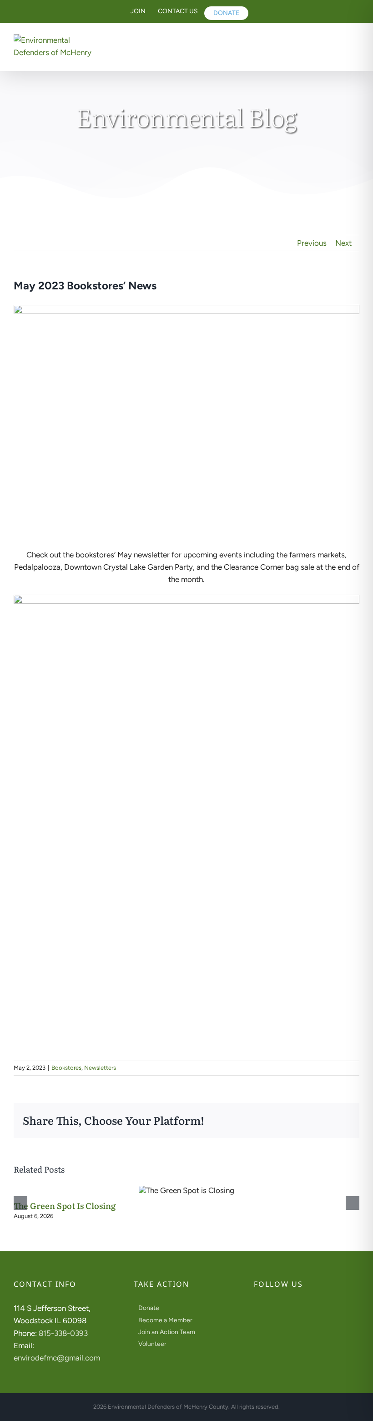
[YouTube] (281, 1308)
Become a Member (165, 1320)
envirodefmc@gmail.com (57, 1357)
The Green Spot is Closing (65, 1205)
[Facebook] (256, 1308)
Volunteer (152, 1344)
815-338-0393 (63, 1333)
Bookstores (66, 1067)
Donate (148, 1308)
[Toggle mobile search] (334, 42)
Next (343, 243)
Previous (312, 243)
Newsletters (100, 1067)
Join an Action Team (166, 1332)
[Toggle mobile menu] (354, 42)
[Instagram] (269, 1308)
